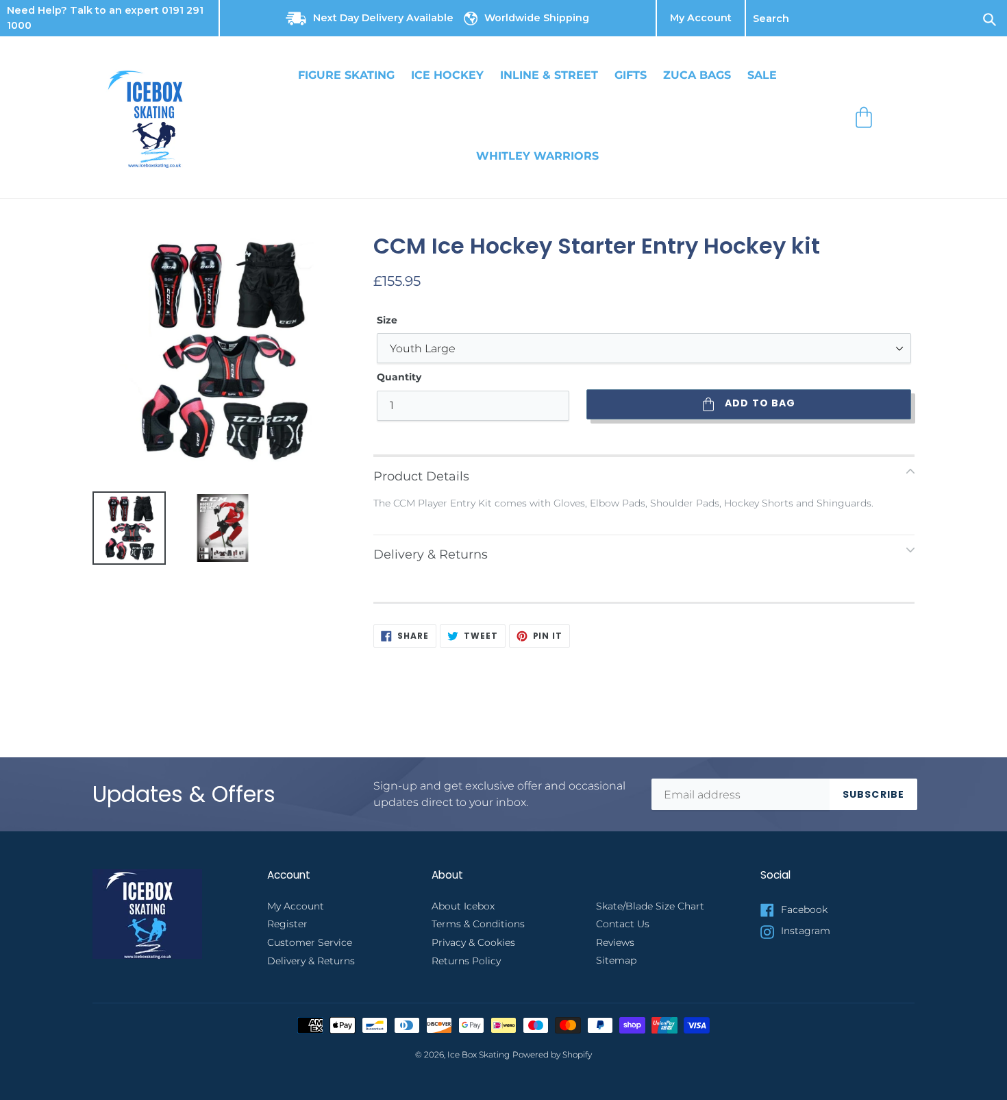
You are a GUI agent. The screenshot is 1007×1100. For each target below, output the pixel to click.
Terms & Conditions (478, 924)
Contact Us (622, 924)
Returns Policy (466, 961)
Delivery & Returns (311, 961)
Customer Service (309, 942)
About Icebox (463, 906)
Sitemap (616, 960)
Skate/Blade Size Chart (650, 906)
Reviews (615, 942)
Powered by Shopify (552, 1055)
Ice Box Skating (478, 1055)
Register (287, 924)
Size (387, 320)
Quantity (399, 377)
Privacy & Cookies (473, 942)
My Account (701, 18)
